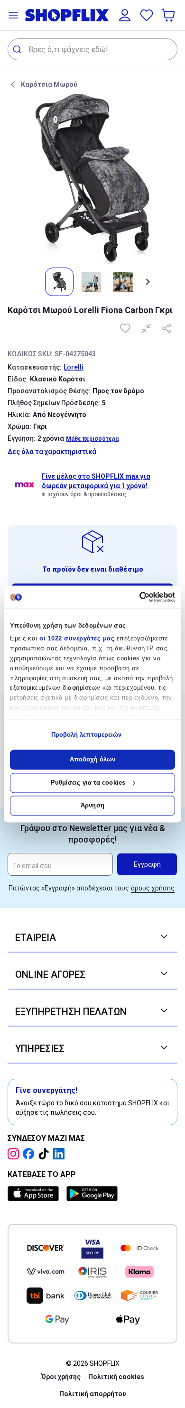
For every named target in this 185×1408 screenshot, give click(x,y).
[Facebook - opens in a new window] (30, 1153)
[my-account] (125, 15)
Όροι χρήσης (61, 1376)
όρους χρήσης (153, 888)
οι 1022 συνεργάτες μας (76, 638)
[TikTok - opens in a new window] (45, 1153)
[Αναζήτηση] (18, 49)
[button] (13, 15)
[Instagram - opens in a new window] (15, 1153)
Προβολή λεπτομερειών (86, 734)
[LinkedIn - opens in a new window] (60, 1153)
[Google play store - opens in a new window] (92, 1193)
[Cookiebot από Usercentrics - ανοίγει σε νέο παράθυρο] (134, 597)
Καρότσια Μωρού (49, 84)
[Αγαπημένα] (146, 15)
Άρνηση (92, 805)
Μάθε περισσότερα (92, 438)
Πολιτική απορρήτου (92, 1394)
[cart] (169, 15)
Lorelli (73, 367)
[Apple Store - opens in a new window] (35, 1193)
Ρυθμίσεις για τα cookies (88, 782)
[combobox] (92, 49)
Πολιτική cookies (116, 1376)
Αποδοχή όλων (92, 759)
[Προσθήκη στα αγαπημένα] (126, 328)
